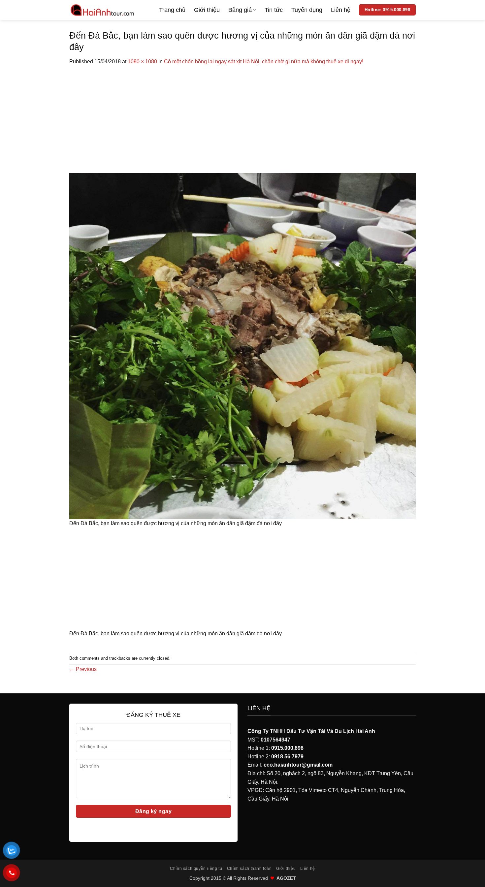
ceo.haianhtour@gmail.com (298, 765)
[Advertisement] (242, 115)
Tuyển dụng (306, 10)
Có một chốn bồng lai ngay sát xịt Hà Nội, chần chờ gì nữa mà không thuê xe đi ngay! (263, 61)
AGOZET (286, 878)
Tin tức (274, 10)
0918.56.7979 (287, 756)
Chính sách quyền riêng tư (196, 868)
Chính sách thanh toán (249, 868)
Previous (83, 669)
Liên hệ (340, 10)
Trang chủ (172, 10)
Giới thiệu (207, 10)
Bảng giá (240, 10)
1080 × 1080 (142, 61)
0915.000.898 (287, 748)
